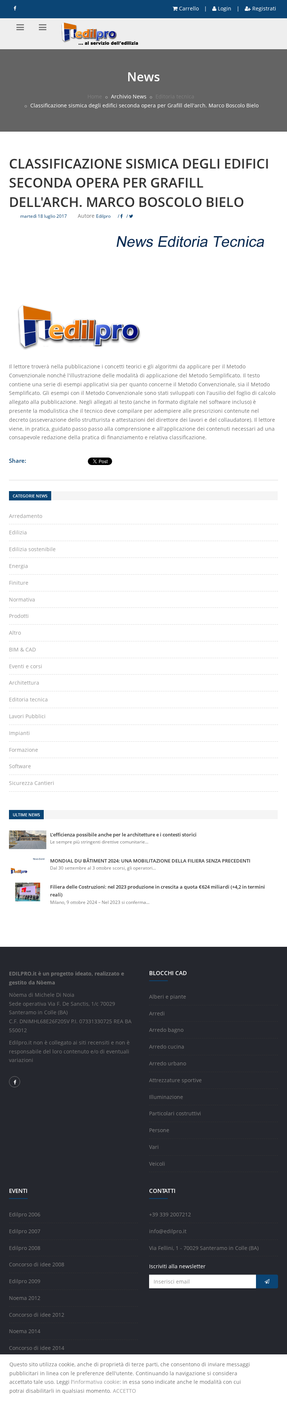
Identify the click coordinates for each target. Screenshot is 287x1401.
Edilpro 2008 (24, 1247)
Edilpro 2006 (24, 1214)
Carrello (188, 8)
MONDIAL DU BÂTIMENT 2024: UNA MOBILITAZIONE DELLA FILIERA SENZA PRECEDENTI (150, 860)
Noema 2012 (24, 1297)
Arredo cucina (166, 1046)
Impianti (19, 732)
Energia (18, 565)
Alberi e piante (167, 996)
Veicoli (157, 1163)
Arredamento (25, 515)
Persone (159, 1130)
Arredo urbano (167, 1063)
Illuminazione (166, 1096)
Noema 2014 (24, 1331)
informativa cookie (97, 1381)
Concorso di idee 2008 (36, 1264)
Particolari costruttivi (175, 1113)
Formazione (23, 749)
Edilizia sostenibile (32, 549)
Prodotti (19, 615)
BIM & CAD (22, 649)
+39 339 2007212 (170, 1214)
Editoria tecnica (174, 96)
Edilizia (18, 532)
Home (94, 96)
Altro (15, 632)
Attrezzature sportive (175, 1080)
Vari (154, 1146)
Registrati (263, 8)
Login (223, 8)
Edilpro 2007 (24, 1231)
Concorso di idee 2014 (36, 1347)
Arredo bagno (166, 1029)
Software (20, 766)
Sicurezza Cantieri (31, 782)
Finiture (18, 582)
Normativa (22, 599)
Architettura (24, 682)
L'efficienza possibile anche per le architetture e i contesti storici (123, 834)
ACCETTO (124, 1390)
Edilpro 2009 (24, 1281)
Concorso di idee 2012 (36, 1314)
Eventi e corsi (25, 666)
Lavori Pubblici (27, 716)
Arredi (157, 1013)
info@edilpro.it (167, 1231)
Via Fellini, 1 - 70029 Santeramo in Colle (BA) (204, 1247)
